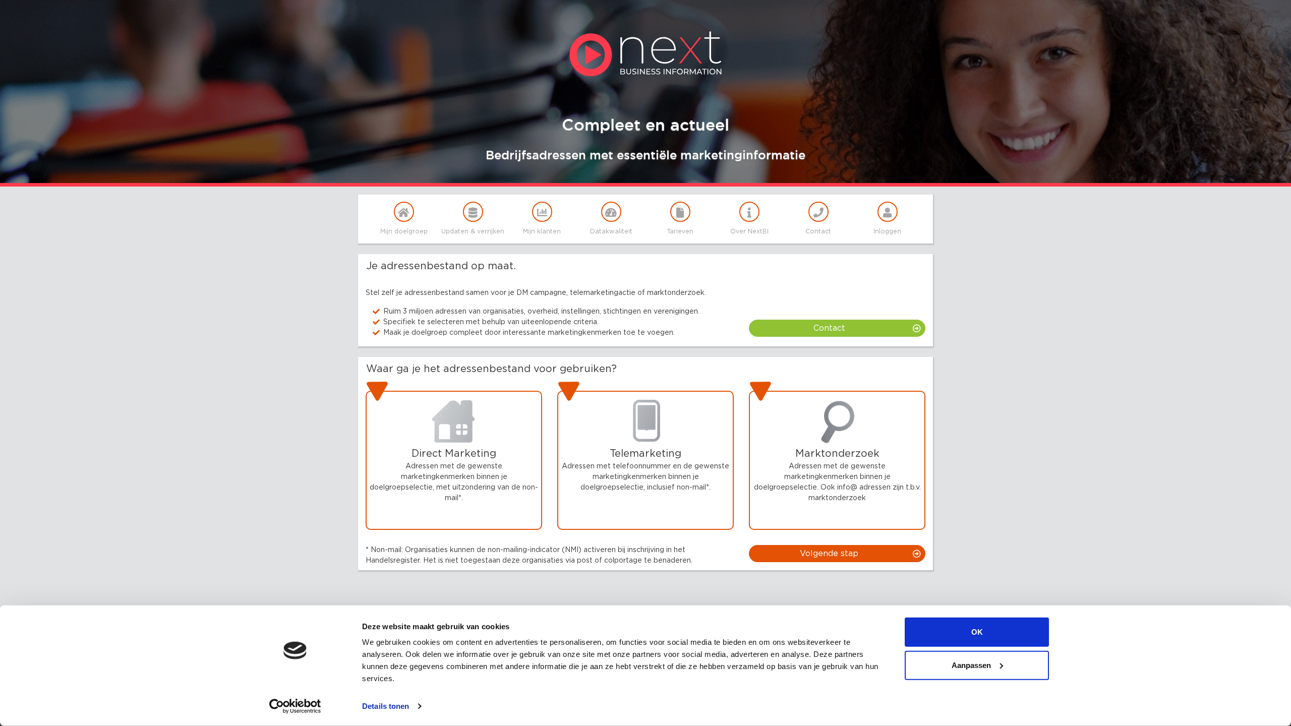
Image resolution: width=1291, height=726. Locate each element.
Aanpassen (971, 664)
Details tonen (385, 706)
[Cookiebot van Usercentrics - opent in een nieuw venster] (295, 706)
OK (977, 632)
